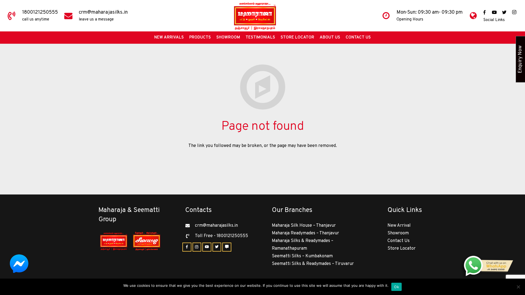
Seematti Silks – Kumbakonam (302, 256)
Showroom (398, 233)
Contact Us (398, 241)
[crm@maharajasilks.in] (190, 225)
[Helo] (226, 247)
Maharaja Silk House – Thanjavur (304, 225)
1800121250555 (40, 12)
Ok (396, 287)
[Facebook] (484, 12)
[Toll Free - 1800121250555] (190, 236)
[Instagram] (514, 12)
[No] (518, 287)
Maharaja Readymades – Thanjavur (305, 233)
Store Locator (401, 248)
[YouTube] (494, 12)
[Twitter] (504, 12)
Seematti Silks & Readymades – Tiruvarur (313, 264)
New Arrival (399, 225)
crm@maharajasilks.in (103, 12)
